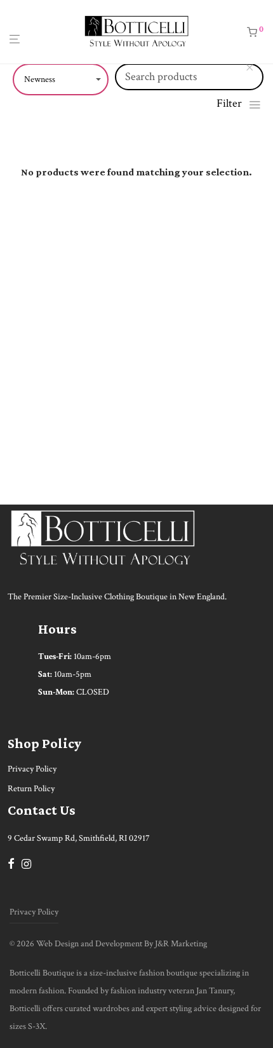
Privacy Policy (32, 769)
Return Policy (31, 788)
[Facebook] (11, 863)
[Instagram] (26, 863)
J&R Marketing (181, 943)
